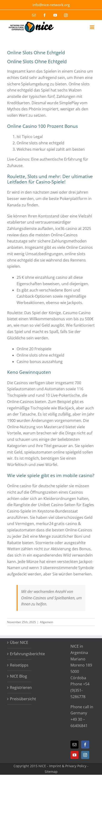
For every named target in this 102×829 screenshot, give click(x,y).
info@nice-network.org (51, 4)
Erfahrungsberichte (19, 653)
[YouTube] (74, 755)
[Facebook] (85, 745)
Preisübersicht (19, 698)
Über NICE (19, 642)
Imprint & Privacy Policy (67, 766)
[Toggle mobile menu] (92, 27)
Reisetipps (19, 665)
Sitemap (51, 771)
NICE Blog (18, 676)
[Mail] (74, 745)
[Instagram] (85, 755)
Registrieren (19, 687)
